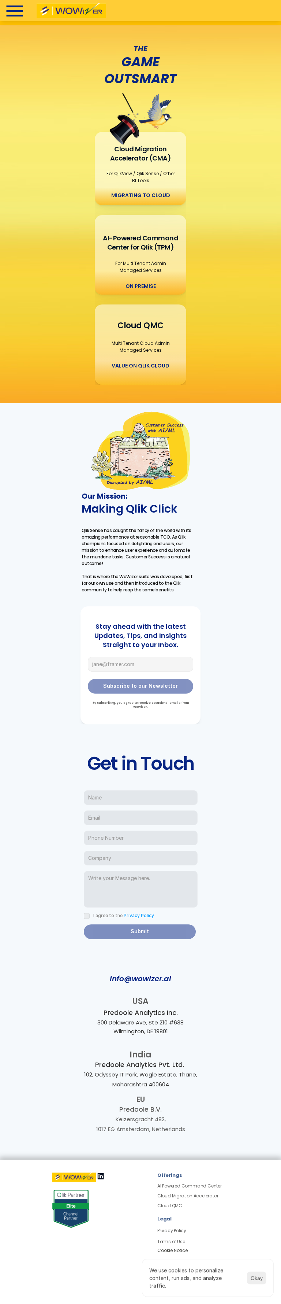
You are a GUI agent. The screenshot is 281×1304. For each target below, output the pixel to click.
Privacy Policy (139, 915)
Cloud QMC (170, 1206)
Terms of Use (171, 1241)
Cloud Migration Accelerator (187, 1196)
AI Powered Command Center (189, 1186)
